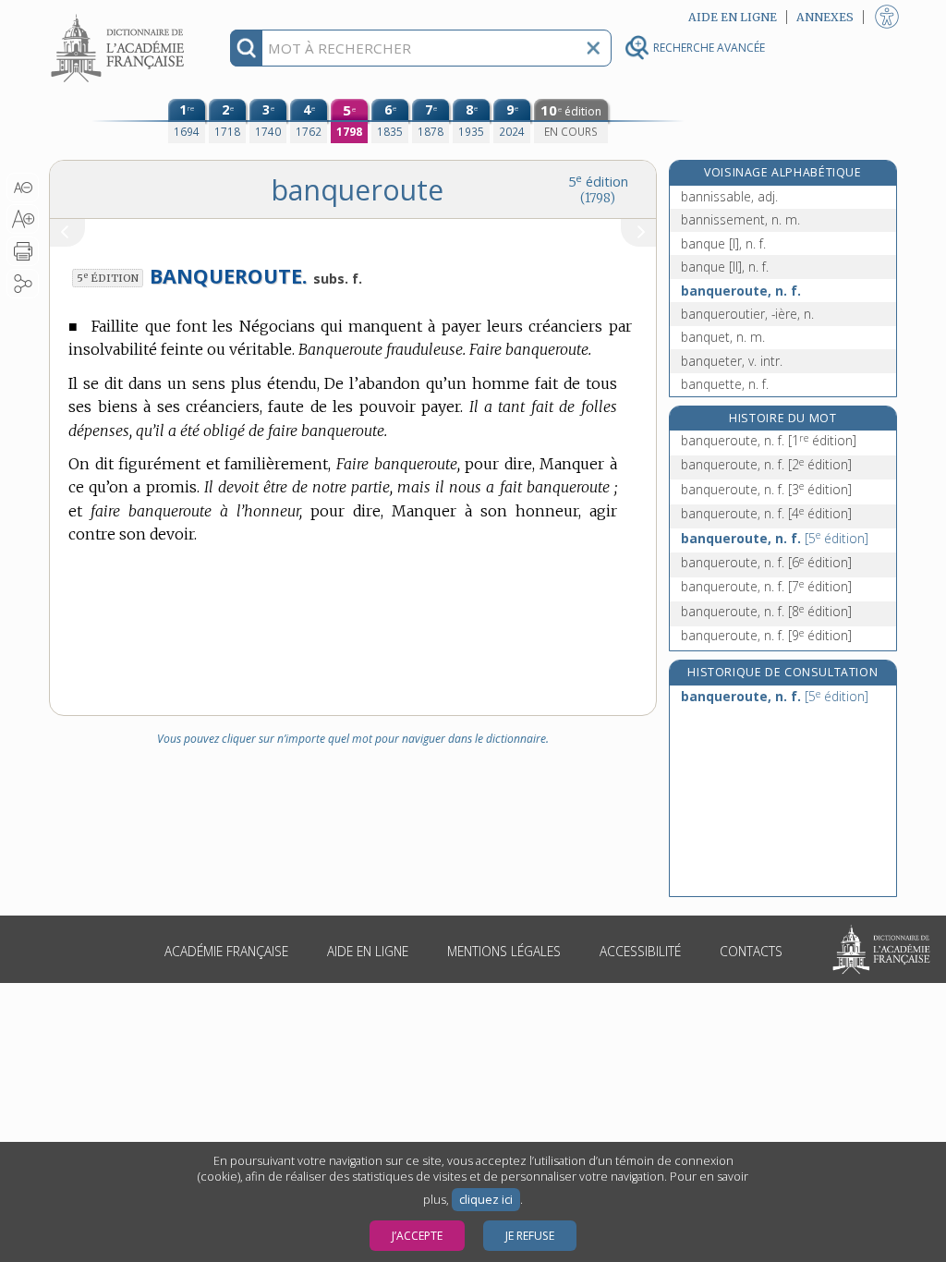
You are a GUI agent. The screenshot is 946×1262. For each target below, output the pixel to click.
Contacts (751, 951)
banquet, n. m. (723, 337)
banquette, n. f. (725, 384)
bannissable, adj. (729, 196)
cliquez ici (486, 1199)
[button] (22, 187)
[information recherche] (246, 48)
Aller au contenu (120, 16)
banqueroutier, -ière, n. (747, 313)
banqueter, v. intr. (731, 361)
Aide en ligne (367, 951)
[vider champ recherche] (593, 48)
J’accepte (417, 1236)
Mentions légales (504, 951)
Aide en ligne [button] (732, 17)
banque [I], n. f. (723, 243)
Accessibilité (640, 951)
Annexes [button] (825, 17)
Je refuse (529, 1236)
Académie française (226, 951)
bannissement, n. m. (740, 219)
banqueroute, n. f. (741, 290)
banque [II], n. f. (725, 266)
